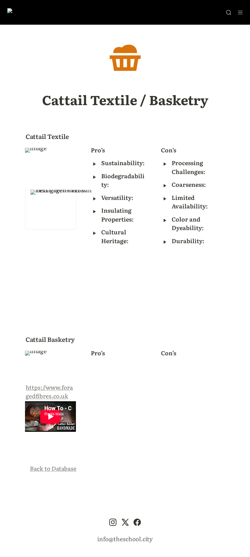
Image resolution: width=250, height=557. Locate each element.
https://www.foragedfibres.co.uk (49, 391)
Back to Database (53, 468)
